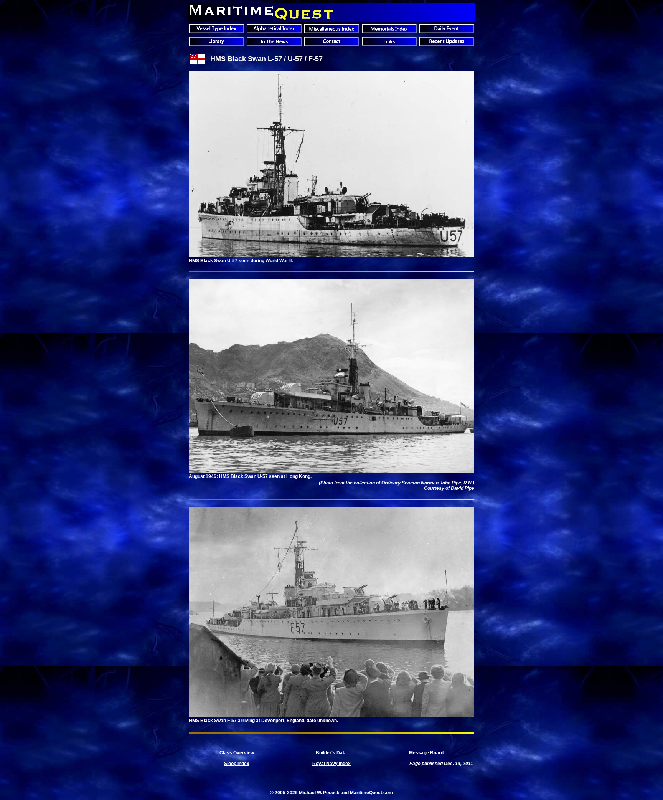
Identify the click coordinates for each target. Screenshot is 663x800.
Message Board (426, 752)
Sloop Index (236, 763)
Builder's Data (331, 752)
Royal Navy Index (331, 763)
